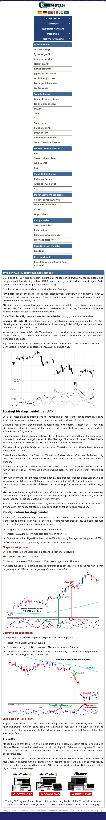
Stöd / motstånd (43, 225)
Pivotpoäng (40, 230)
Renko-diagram (42, 68)
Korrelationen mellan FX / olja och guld (50, 264)
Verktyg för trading (53, 38)
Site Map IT (63, 810)
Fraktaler (39, 250)
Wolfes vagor (41, 87)
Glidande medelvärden (46, 99)
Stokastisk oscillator (45, 158)
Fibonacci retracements (47, 234)
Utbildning (53, 33)
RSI (36, 153)
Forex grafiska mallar (46, 83)
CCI (36, 167)
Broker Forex (53, 18)
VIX (36, 188)
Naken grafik (41, 63)
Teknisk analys (42, 49)
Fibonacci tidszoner (44, 239)
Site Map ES (41, 810)
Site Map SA (96, 810)
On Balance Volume (45, 204)
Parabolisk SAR (42, 127)
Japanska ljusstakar (45, 73)
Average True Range (45, 183)
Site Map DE (52, 810)
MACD (37, 108)
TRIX (36, 113)
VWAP (37, 209)
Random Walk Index (45, 137)
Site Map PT (85, 810)
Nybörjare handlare (53, 28)
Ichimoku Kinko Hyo (45, 103)
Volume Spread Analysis (47, 199)
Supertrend (40, 123)
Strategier (53, 23)
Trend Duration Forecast (47, 142)
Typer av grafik (42, 54)
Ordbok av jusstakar (45, 78)
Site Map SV (74, 810)
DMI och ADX (41, 132)
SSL (36, 118)
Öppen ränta (41, 214)
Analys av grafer (43, 59)
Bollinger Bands (43, 179)
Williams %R (41, 163)
